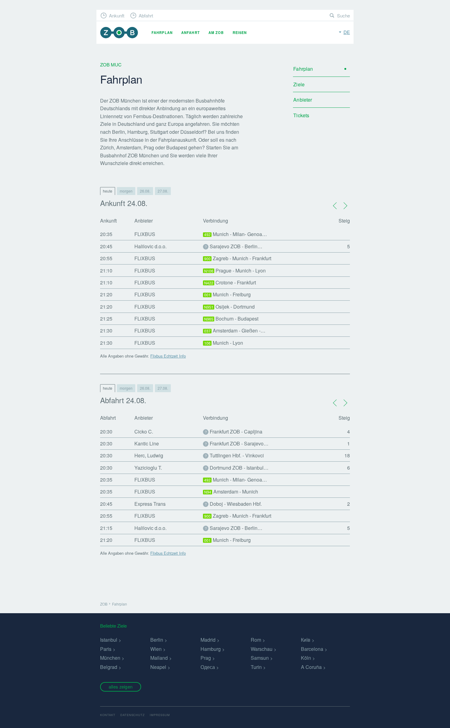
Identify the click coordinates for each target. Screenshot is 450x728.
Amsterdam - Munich (231, 491)
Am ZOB (216, 32)
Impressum (160, 715)
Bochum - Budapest (231, 318)
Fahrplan (162, 32)
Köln (306, 657)
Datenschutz (132, 715)
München (110, 657)
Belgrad (108, 666)
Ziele (299, 84)
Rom (256, 639)
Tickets (301, 115)
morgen (126, 190)
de (346, 32)
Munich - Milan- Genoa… (235, 234)
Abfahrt (146, 15)
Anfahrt (190, 32)
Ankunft (116, 15)
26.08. (145, 190)
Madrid (208, 639)
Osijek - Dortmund (229, 306)
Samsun (260, 657)
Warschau (261, 648)
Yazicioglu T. (148, 467)
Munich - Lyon (223, 342)
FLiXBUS (144, 234)
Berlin (156, 639)
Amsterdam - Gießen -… (235, 330)
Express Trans (150, 503)
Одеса (208, 666)
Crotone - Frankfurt (230, 282)
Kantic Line (146, 443)
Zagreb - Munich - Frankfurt (238, 258)
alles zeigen (121, 686)
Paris (105, 648)
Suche (343, 15)
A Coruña (311, 666)
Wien (156, 648)
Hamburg (211, 648)
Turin (256, 666)
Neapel (158, 666)
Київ (305, 639)
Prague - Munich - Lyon (235, 270)
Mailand (159, 657)
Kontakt (107, 715)
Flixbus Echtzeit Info (168, 356)
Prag (206, 657)
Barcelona (312, 648)
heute (107, 190)
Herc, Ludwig (148, 455)
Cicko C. (143, 431)
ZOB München (119, 32)
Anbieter (302, 99)
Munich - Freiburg (227, 294)
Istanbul (108, 639)
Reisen (240, 32)
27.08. (163, 190)
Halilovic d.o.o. (150, 246)
